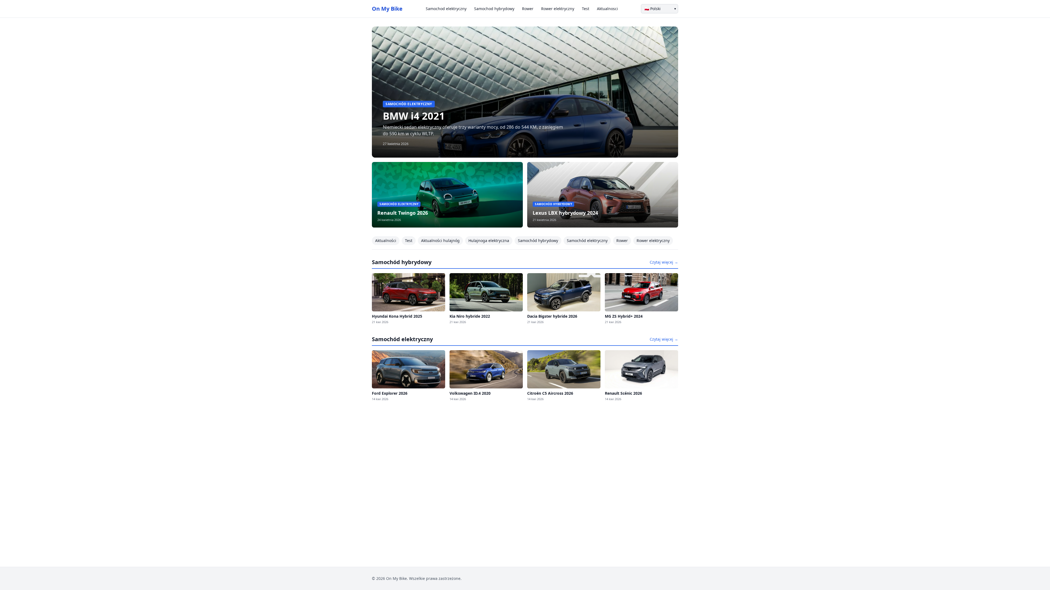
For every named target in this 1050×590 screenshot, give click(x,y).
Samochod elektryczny (446, 8)
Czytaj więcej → (664, 262)
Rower (527, 8)
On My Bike (387, 8)
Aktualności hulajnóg (440, 240)
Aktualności (385, 240)
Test (585, 8)
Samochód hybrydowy (538, 240)
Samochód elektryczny (587, 240)
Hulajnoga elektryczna (488, 240)
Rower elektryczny (557, 8)
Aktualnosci (607, 8)
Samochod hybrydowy (494, 8)
